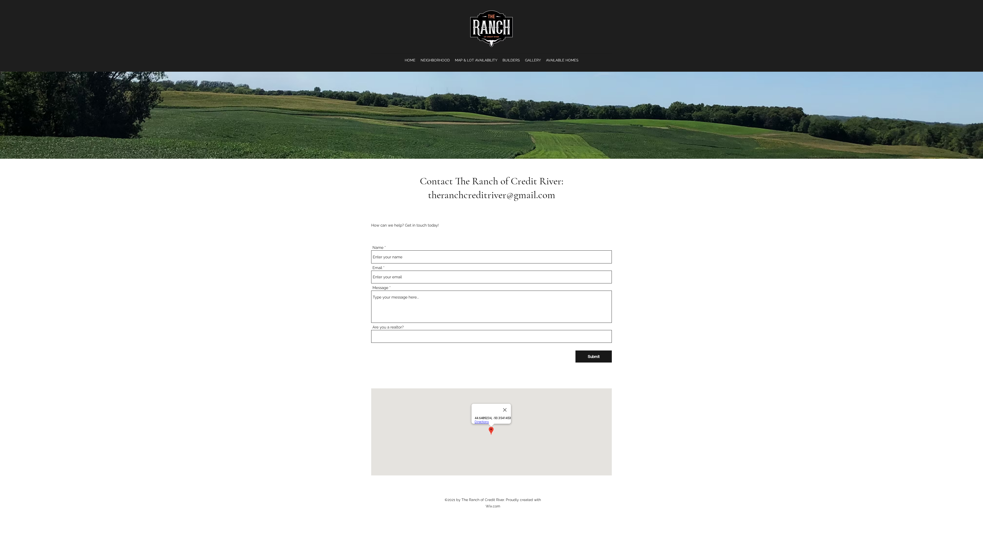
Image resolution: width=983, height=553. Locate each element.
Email (377, 268)
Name (377, 248)
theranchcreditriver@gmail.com (491, 195)
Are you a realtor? (388, 327)
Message (380, 288)
